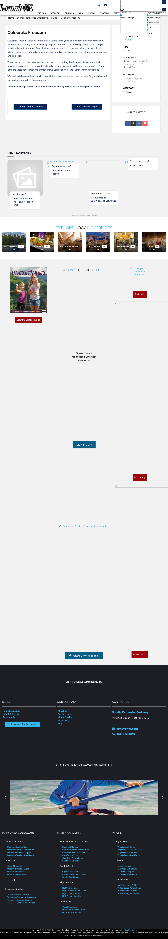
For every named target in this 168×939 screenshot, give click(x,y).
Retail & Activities (11, 711)
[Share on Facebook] (127, 123)
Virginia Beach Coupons (127, 852)
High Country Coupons (72, 893)
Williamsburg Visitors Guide (129, 888)
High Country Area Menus (73, 896)
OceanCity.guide (14, 866)
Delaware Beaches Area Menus (20, 855)
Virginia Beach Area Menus (128, 855)
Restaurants (9, 717)
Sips (81, 13)
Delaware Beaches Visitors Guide (21, 850)
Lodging (91, 13)
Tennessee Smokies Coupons (19, 900)
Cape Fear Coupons (70, 861)
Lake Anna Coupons (126, 872)
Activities (56, 13)
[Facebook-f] (99, 5)
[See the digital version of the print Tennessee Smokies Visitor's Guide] (28, 290)
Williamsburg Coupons (127, 891)
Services (118, 13)
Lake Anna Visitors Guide (127, 869)
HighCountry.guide (70, 888)
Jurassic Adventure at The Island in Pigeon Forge (23, 201)
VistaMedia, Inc (130, 930)
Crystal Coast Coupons (72, 877)
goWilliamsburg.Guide (127, 885)
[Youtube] (105, 5)
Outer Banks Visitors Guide (73, 910)
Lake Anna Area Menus (127, 874)
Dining (68, 13)
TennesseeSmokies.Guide (18, 894)
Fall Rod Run (136, 165)
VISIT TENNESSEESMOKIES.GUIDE (84, 682)
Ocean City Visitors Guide (18, 869)
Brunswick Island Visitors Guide (75, 850)
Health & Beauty (11, 714)
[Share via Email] (145, 123)
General (129, 92)
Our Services (64, 714)
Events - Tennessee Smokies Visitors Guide (38, 18)
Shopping (104, 13)
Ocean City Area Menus (17, 874)
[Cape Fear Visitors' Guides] (84, 797)
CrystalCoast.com (70, 872)
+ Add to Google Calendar (30, 106)
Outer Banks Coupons (71, 912)
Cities (41, 13)
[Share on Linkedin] (139, 123)
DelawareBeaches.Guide (17, 847)
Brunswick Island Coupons (73, 852)
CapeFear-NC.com (70, 855)
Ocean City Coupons (16, 872)
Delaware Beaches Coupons (19, 852)
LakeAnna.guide (124, 866)
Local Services (68, 246)
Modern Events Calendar (88, 216)
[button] (5, 797)
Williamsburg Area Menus (128, 893)
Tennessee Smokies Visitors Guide (21, 897)
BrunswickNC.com (70, 847)
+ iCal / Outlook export (86, 106)
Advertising (63, 720)
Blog (60, 723)
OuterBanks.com (69, 907)
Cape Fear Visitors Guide (72, 858)
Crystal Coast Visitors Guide (74, 874)
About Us (62, 711)
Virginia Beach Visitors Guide (129, 850)
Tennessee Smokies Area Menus (21, 903)
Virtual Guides (65, 717)
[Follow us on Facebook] (84, 549)
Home (11, 18)
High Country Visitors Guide (74, 891)
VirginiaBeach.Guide (126, 847)
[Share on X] (133, 123)
